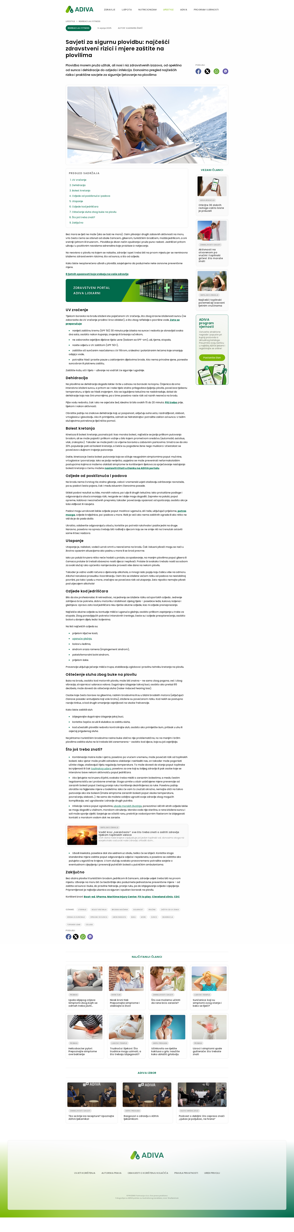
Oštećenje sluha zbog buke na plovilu (94, 212)
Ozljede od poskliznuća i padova (91, 196)
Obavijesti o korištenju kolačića (148, 1173)
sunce (154, 917)
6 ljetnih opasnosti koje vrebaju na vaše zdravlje (97, 274)
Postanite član (212, 357)
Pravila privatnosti (186, 1173)
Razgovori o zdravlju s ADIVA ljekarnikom (141, 1115)
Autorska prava (111, 1173)
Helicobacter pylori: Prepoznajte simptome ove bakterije (82, 1049)
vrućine (152, 909)
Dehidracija (78, 185)
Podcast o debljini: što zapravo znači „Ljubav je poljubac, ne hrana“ (201, 1115)
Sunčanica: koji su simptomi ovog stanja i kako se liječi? (207, 1001)
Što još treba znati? (83, 217)
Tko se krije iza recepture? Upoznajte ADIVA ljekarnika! (91, 1115)
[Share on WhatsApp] (216, 71)
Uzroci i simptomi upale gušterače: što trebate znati (207, 1049)
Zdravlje (109, 9)
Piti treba (171, 402)
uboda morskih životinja (128, 806)
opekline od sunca (98, 917)
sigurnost (138, 909)
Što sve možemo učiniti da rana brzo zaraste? (165, 999)
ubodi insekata (119, 917)
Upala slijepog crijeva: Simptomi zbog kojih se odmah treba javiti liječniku (82, 1001)
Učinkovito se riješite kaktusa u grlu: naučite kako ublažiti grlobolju (165, 1049)
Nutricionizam (147, 9)
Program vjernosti (206, 9)
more (143, 917)
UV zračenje (79, 180)
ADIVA (183, 9)
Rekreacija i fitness (89, 21)
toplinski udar (73, 924)
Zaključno (77, 222)
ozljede (89, 924)
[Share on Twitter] (207, 71)
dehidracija (167, 917)
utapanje (82, 909)
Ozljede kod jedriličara (85, 206)
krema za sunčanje (76, 917)
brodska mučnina (120, 909)
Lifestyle (168, 9)
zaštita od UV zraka (170, 909)
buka (133, 917)
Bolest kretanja (81, 190)
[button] (227, 10)
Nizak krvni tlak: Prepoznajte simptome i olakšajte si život (124, 1001)
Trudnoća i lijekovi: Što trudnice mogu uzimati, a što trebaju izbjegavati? (125, 1049)
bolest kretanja (99, 909)
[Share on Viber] (225, 71)
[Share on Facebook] (198, 71)
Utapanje (77, 201)
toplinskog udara (101, 768)
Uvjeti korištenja (84, 1173)
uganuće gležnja (82, 638)
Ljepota (127, 9)
